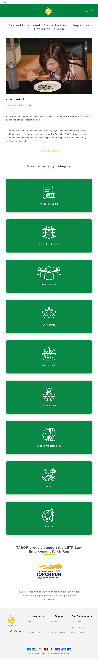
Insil (67, 653)
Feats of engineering (49, 244)
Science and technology (49, 446)
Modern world (49, 405)
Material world (49, 365)
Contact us (53, 622)
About (30, 627)
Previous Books (77, 633)
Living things (49, 325)
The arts (49, 526)
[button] (5, 11)
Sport (49, 486)
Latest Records (34, 633)
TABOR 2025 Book (79, 627)
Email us (53, 627)
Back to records (51, 151)
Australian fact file (49, 204)
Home (30, 622)
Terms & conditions (57, 633)
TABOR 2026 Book (79, 622)
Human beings (49, 284)
